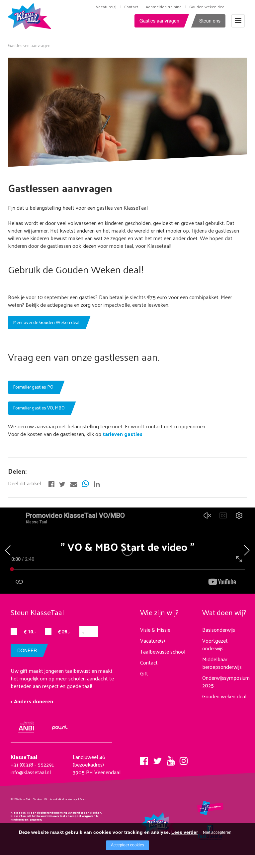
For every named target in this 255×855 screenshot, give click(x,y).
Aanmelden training (164, 6)
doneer (27, 650)
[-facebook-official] (51, 483)
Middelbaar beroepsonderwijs (222, 662)
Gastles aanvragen (159, 20)
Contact (131, 6)
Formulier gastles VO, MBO (39, 407)
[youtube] (171, 759)
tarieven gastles (121, 434)
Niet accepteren (217, 832)
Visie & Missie (155, 629)
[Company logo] (31, 15)
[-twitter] (62, 483)
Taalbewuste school (162, 651)
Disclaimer (37, 799)
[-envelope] (73, 483)
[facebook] (144, 759)
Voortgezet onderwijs (215, 644)
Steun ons (209, 20)
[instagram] (184, 759)
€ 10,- (30, 631)
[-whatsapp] (85, 483)
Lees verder (184, 832)
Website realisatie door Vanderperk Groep (65, 799)
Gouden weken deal (207, 6)
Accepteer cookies (127, 845)
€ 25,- (64, 631)
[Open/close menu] (238, 20)
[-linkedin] (97, 483)
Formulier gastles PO (33, 387)
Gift (144, 673)
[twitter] (157, 759)
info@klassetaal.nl (31, 772)
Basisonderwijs (218, 629)
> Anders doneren (32, 701)
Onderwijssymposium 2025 (226, 681)
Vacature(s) (106, 6)
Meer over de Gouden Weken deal (46, 322)
